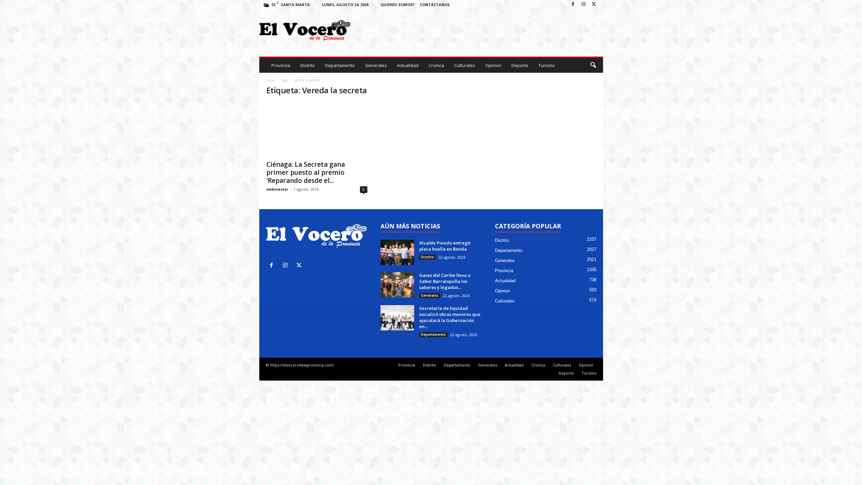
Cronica (436, 65)
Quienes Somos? (397, 4)
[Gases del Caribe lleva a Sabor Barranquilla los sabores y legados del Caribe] (397, 284)
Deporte (519, 65)
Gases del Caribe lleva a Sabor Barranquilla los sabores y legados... (444, 281)
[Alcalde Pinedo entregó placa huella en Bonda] (397, 252)
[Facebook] (573, 4)
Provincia (280, 65)
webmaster (277, 189)
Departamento (340, 65)
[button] (593, 65)
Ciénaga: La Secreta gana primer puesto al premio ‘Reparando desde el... (305, 172)
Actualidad (408, 65)
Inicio (270, 80)
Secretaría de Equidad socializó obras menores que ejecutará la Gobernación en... (449, 317)
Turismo (546, 65)
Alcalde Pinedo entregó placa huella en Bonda (445, 246)
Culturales (464, 65)
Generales (376, 65)
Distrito (307, 65)
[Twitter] (594, 4)
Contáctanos (435, 4)
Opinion (493, 65)
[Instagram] (583, 4)
